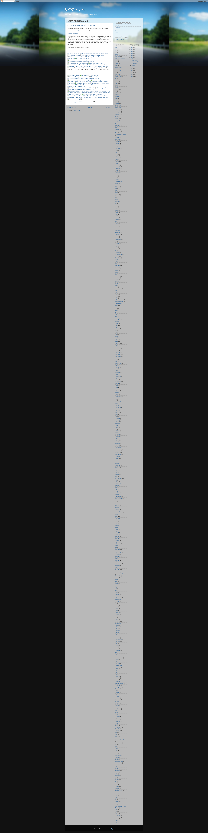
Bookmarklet (118, 131)
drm (116, 203)
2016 (132, 47)
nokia (116, 487)
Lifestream (117, 352)
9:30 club (117, 54)
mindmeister (118, 407)
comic (116, 163)
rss (115, 603)
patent (116, 514)
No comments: (88, 101)
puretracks (117, 554)
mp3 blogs (117, 430)
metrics (116, 394)
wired (116, 792)
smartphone (117, 650)
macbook (117, 374)
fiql (115, 241)
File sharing (117, 234)
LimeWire (117, 358)
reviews (117, 585)
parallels (117, 507)
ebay (116, 206)
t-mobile (117, 696)
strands (116, 679)
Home (90, 107)
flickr (116, 247)
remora (116, 579)
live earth (117, 367)
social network (118, 656)
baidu (116, 98)
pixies (116, 527)
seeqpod (117, 625)
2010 (132, 57)
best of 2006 (118, 105)
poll (116, 547)
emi (116, 216)
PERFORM (117, 518)
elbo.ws (117, 212)
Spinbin (116, 31)
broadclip (117, 137)
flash (116, 245)
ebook (116, 208)
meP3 (116, 387)
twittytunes (117, 730)
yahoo (116, 813)
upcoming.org (118, 743)
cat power (117, 145)
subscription (118, 687)
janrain (116, 325)
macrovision (118, 376)
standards (117, 676)
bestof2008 (117, 109)
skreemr (117, 645)
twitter (116, 725)
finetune (117, 237)
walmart (117, 759)
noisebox (117, 485)
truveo (116, 712)
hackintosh (117, 276)
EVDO (116, 223)
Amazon (117, 69)
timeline (117, 705)
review (116, 583)
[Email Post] (94, 101)
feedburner (117, 232)
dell (116, 188)
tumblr (116, 714)
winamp (117, 786)
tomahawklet (118, 709)
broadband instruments (120, 134)
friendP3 (117, 259)
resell (116, 581)
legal (116, 345)
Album (116, 61)
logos (116, 369)
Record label (118, 576)
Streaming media (119, 683)
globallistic (75, 9)
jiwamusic (117, 328)
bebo (116, 101)
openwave (117, 500)
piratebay (117, 525)
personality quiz (118, 520)
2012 (132, 53)
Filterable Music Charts (73, 33)
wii (115, 781)
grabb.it (116, 270)
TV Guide (117, 719)
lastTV (116, 341)
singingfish (117, 641)
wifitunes (117, 779)
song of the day (118, 658)
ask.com (117, 89)
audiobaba (117, 92)
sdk (116, 617)
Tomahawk (117, 27)
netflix (116, 472)
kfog (116, 334)
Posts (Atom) (77, 110)
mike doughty (118, 401)
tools (116, 710)
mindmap (117, 405)
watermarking (118, 763)
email (116, 214)
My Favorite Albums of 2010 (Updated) (81, 25)
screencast (117, 612)
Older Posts (107, 107)
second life (117, 621)
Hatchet (117, 25)
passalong (117, 511)
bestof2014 (117, 114)
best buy (117, 103)
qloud (116, 558)
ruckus (116, 605)
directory (117, 194)
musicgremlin (118, 449)
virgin (116, 753)
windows (117, 788)
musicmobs (117, 451)
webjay (116, 768)
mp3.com (117, 432)
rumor (116, 607)
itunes (116, 323)
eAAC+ (116, 205)
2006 (132, 74)
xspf (116, 811)
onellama (117, 494)
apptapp (117, 87)
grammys (117, 272)
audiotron (117, 94)
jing (116, 327)
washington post (119, 761)
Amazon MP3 (118, 70)
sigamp (116, 634)
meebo (116, 385)
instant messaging (119, 299)
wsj (116, 799)
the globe (117, 701)
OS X (116, 503)
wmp (116, 797)
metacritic (117, 390)
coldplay (117, 159)
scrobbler (117, 614)
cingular (117, 155)
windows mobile (118, 790)
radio (116, 562)
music (116, 441)
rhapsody (117, 587)
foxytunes (117, 252)
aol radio (117, 81)
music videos (118, 447)
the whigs (117, 703)
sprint (116, 674)
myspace (117, 463)
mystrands (117, 465)
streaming (117, 681)
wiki (116, 783)
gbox (116, 263)
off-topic (117, 491)
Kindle (116, 336)
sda (116, 616)
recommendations (119, 571)
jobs (116, 330)
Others (116, 32)
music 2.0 (117, 443)
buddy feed (117, 139)
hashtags (117, 281)
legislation (117, 347)
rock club (117, 596)
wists (116, 794)
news (116, 476)
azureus (117, 96)
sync (116, 694)
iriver (116, 314)
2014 (132, 49)
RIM (116, 590)
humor (116, 287)
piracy (116, 523)
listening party (118, 363)
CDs (116, 150)
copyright (117, 174)
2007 (116, 47)
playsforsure (118, 538)
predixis (117, 551)
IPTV (116, 312)
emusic (116, 217)
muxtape (117, 458)
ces (116, 152)
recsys (116, 577)
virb (116, 752)
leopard (116, 350)
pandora (117, 505)
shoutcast (117, 630)
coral (116, 176)
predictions (117, 549)
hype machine (118, 288)
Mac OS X (117, 372)
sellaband (117, 627)
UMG (116, 734)
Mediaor (117, 29)
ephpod (116, 221)
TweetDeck (117, 721)
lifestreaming (118, 356)
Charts (116, 154)
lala (116, 338)
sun (116, 690)
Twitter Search (118, 727)
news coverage (118, 478)
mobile (116, 410)
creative (117, 179)
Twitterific (117, 729)
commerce (117, 165)
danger (116, 183)
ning (116, 480)
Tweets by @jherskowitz (120, 39)
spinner (116, 670)
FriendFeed (117, 257)
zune (116, 822)
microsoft (117, 398)
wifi (116, 777)
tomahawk (117, 707)
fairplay (116, 228)
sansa (116, 608)
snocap (116, 654)
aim (116, 60)
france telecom (118, 254)
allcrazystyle (118, 67)
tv (115, 718)
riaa (116, 588)
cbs (116, 146)
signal (116, 636)
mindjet (116, 403)
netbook (117, 471)
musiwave (117, 456)
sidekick (117, 632)
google (116, 267)
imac (116, 292)
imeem (116, 294)
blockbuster (117, 125)
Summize (117, 688)
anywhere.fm (118, 76)
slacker (116, 648)
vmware (117, 757)
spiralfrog (117, 672)
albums (116, 63)
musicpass (117, 452)
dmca (116, 199)
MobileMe (117, 412)
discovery (117, 196)
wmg (116, 795)
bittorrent (117, 118)
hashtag (117, 279)
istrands (117, 321)
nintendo (117, 481)
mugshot (117, 440)
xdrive (116, 803)
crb (115, 177)
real (116, 567)
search (116, 619)
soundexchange (118, 665)
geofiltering (117, 265)
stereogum (117, 678)
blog (116, 127)
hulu (116, 285)
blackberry (117, 120)
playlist (116, 534)
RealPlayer (117, 569)
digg (116, 190)
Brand (116, 132)
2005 (132, 76)
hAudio (116, 283)
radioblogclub (118, 563)
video (116, 750)
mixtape (117, 409)
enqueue (117, 219)
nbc (116, 469)
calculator (117, 143)
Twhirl (116, 723)
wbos (116, 764)
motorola (117, 421)
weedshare (117, 770)
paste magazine (118, 512)
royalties (117, 601)
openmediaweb (118, 498)
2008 (116, 49)
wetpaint (117, 772)
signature (117, 638)
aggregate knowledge (120, 58)
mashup (117, 379)
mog (116, 416)
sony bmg (117, 663)
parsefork (117, 509)
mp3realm (117, 434)
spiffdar (116, 668)
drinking (117, 201)
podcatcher (117, 543)
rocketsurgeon (118, 597)
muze (116, 460)
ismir (116, 316)
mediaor (117, 383)
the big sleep (118, 699)
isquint (116, 318)
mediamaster (118, 381)
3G (115, 50)
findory (116, 236)
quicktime (117, 560)
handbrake (117, 277)
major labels (118, 378)
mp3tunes (117, 436)
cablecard (117, 141)
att (115, 91)
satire (116, 610)
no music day (118, 483)
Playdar (117, 529)
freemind (117, 256)
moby (116, 414)
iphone (116, 305)
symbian (117, 692)
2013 (132, 51)
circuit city (117, 157)
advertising (117, 56)
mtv (116, 438)
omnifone (117, 492)
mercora (117, 389)
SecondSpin (118, 623)
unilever (117, 738)
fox (115, 250)
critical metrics (118, 181)
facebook (117, 225)
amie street (117, 74)
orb (115, 502)
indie (116, 298)
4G (115, 52)
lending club (118, 349)
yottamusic (117, 817)
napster (116, 467)
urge (116, 744)
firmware (117, 243)
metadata (117, 392)
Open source (118, 496)
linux (116, 361)
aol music (117, 80)
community (117, 168)
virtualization (118, 755)
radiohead (117, 565)
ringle (116, 592)
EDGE (116, 210)
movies (116, 425)
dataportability (118, 185)
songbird (117, 659)
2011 (132, 55)
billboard (117, 116)
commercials (118, 166)
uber (116, 732)
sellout (116, 628)
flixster (116, 248)
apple (116, 83)
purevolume (117, 556)
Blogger (112, 829)
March (133, 65)
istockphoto (117, 319)
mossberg (117, 420)
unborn (116, 736)
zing (116, 820)
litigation (117, 365)
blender (116, 121)
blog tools (117, 129)
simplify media (118, 639)
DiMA (116, 192)
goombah (117, 268)
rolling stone (118, 599)
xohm (116, 809)
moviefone (117, 423)
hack (116, 274)
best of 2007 (118, 107)
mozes (116, 427)
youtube (117, 818)
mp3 (116, 429)
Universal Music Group (120, 739)
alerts (116, 65)
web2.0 (116, 766)
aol (115, 78)
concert (116, 170)
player (116, 531)
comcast (117, 161)
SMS (116, 652)
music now (117, 445)
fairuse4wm (117, 230)
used (116, 746)
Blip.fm (116, 123)
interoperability (118, 303)
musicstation (118, 454)
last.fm (116, 339)
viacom (116, 748)
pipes (116, 522)
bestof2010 (73, 102)
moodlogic (117, 418)
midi (116, 400)
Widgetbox (117, 775)
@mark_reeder (82, 30)
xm (115, 804)
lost (116, 370)
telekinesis (117, 698)
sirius (116, 643)
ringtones (117, 594)
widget (116, 774)
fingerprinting (118, 239)
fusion (116, 261)
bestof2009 (117, 111)
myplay (116, 461)
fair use (116, 227)
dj (115, 197)
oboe (116, 489)
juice (116, 332)
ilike (116, 290)
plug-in (116, 542)
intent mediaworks (119, 301)
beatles (116, 100)
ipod (116, 308)
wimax (116, 784)
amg (116, 72)
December (134, 59)
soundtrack (117, 667)
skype (116, 647)
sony (116, 661)
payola (116, 516)
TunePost (117, 716)
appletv (116, 85)
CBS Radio (117, 148)
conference (117, 172)
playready (117, 536)
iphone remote (118, 307)
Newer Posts (71, 107)
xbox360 (117, 801)
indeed (116, 296)
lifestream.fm (118, 354)
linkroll (116, 359)
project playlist (118, 552)
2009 (132, 68)
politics (116, 545)
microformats (118, 396)
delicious (117, 186)
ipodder (116, 310)
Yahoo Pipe (117, 815)
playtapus (117, 540)
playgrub (117, 532)
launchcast (117, 343)
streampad (117, 685)
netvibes (117, 474)
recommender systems (120, 573)
